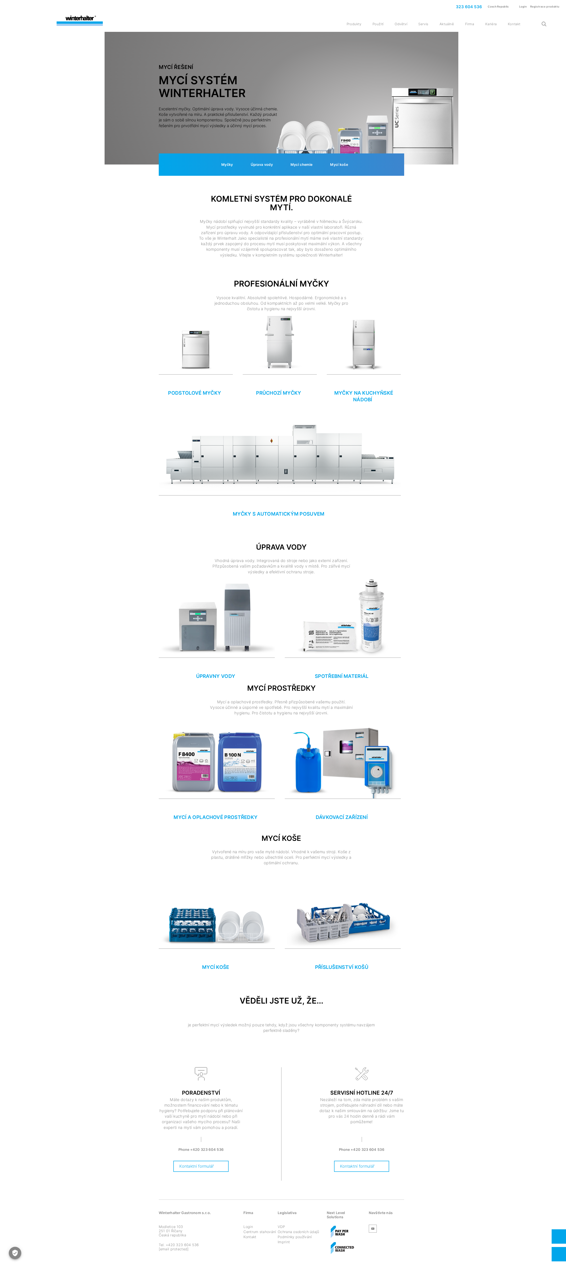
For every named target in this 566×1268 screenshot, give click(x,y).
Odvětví (401, 24)
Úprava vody (262, 164)
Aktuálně (447, 24)
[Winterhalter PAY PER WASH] (339, 1232)
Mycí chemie (301, 164)
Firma (469, 24)
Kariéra (491, 24)
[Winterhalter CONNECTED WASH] (342, 1248)
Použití (378, 24)
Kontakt (514, 24)
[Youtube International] (373, 1229)
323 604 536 (468, 6)
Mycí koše (339, 164)
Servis (423, 24)
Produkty (354, 24)
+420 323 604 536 (207, 1149)
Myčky (227, 164)
